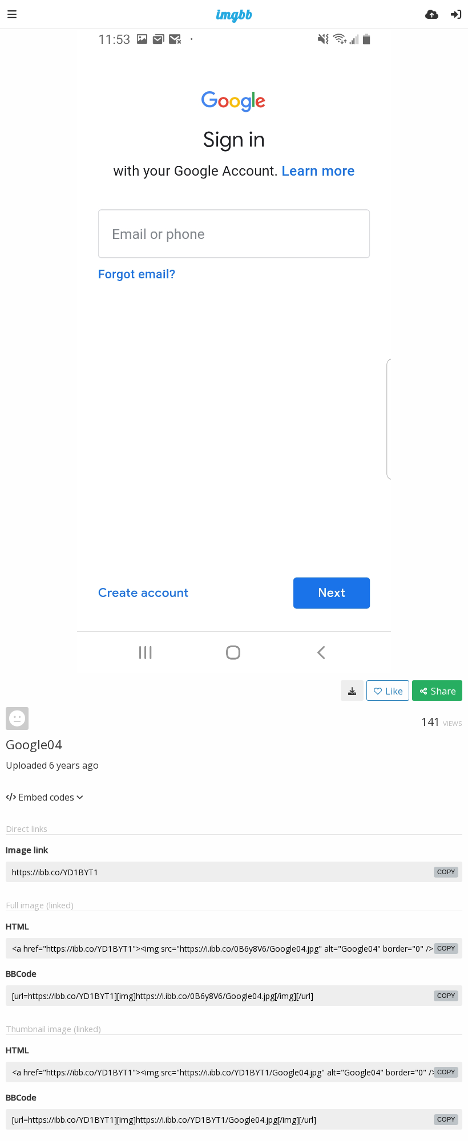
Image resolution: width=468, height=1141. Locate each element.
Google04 (34, 744)
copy (446, 871)
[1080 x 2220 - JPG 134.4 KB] (352, 690)
